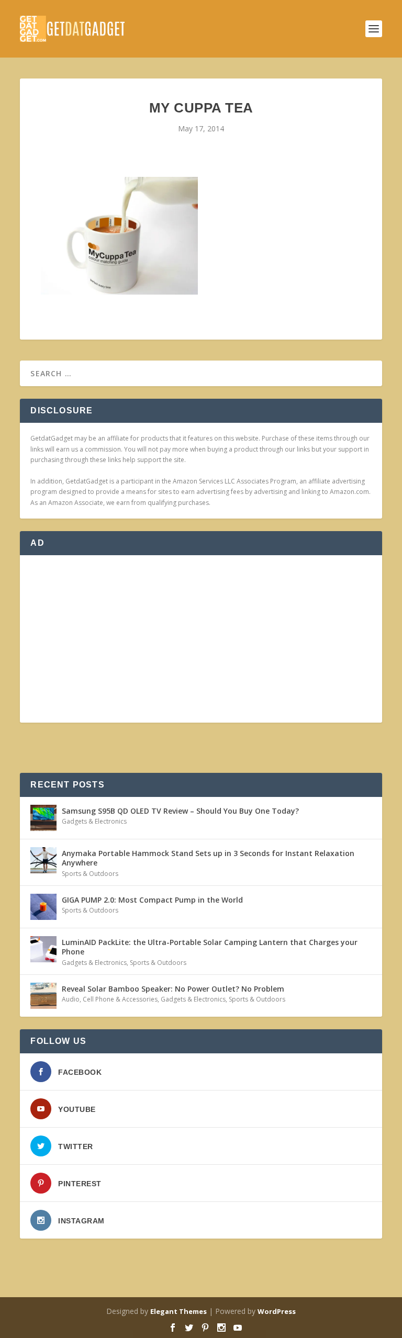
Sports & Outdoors (90, 873)
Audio (71, 999)
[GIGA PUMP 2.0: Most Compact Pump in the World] (43, 907)
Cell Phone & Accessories (120, 999)
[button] (119, 236)
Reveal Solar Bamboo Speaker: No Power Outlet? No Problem (173, 989)
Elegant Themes (178, 1311)
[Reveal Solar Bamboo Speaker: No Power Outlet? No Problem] (43, 996)
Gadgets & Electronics (94, 821)
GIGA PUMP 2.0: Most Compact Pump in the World (152, 900)
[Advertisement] (200, 639)
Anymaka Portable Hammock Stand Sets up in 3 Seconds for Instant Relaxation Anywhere (208, 858)
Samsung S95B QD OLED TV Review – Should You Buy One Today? (180, 811)
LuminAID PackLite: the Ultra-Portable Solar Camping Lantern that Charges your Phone (210, 947)
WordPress (277, 1311)
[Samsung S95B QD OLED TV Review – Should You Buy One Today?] (43, 818)
